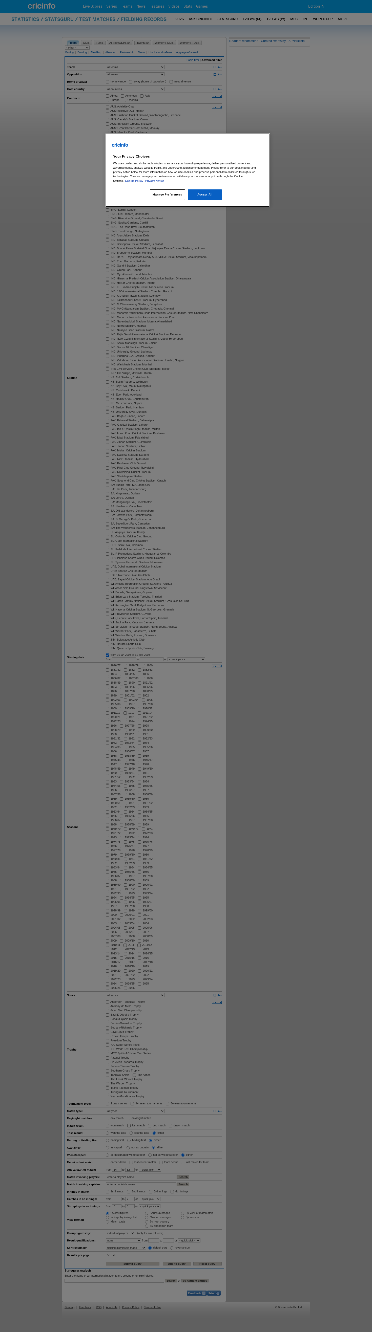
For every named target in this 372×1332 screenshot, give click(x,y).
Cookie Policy (134, 180)
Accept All (205, 194)
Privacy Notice (154, 180)
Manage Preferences (167, 194)
